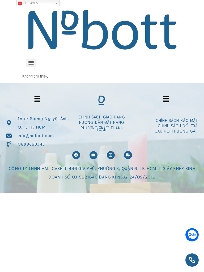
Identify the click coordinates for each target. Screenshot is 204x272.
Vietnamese (30, 3)
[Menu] (31, 63)
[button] (37, 99)
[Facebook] (76, 155)
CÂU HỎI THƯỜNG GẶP (176, 131)
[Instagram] (111, 155)
